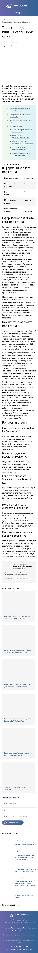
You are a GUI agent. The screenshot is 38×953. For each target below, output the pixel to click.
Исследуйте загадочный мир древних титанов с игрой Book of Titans (18, 651)
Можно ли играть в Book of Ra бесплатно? (22, 131)
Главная (6, 20)
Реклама (23, 931)
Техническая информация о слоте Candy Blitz (16, 788)
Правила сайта (8, 928)
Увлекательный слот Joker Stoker (24, 896)
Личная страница (19, 569)
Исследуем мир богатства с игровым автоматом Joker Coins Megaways (25, 857)
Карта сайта (21, 928)
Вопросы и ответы (17, 126)
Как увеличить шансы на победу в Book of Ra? (21, 154)
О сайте (15, 931)
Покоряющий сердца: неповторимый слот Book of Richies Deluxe (17, 617)
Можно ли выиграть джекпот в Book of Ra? (20, 148)
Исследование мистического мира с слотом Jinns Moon (25, 870)
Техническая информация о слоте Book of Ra (20, 110)
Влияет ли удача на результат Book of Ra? (20, 136)
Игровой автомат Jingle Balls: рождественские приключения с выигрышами (25, 883)
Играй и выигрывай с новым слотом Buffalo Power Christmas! (17, 754)
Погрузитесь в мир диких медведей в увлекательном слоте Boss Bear (17, 685)
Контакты (32, 928)
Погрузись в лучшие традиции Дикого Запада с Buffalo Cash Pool (18, 720)
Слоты (13, 20)
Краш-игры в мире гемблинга (25, 844)
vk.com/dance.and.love (22, 578)
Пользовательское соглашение (19, 946)
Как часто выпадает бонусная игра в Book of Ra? (22, 142)
